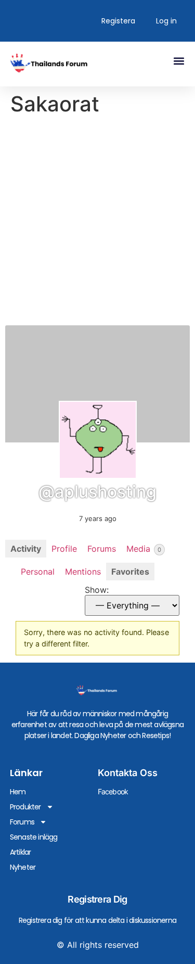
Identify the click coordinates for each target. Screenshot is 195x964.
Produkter (25, 807)
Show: (97, 590)
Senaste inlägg (34, 837)
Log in (166, 21)
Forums (101, 548)
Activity (25, 548)
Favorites (130, 571)
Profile (64, 548)
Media (143, 548)
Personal (38, 571)
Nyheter (22, 867)
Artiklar (20, 852)
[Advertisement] (97, 222)
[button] (178, 60)
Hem (18, 792)
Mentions (83, 571)
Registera (118, 21)
